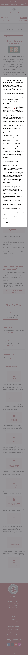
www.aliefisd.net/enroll (9, 108)
